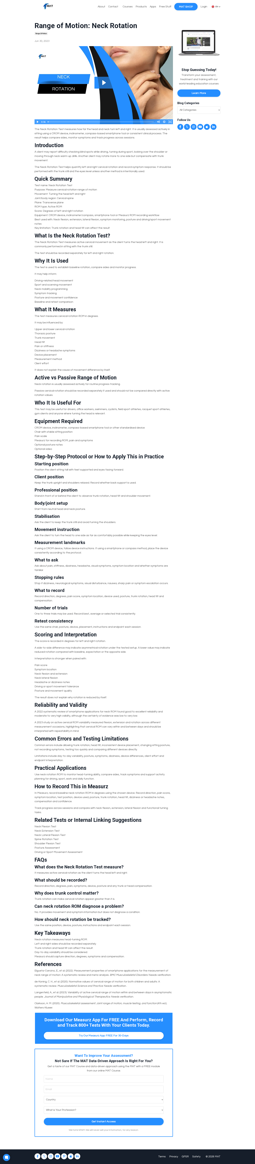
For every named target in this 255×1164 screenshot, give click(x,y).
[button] (216, 6)
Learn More (199, 93)
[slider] (101, 121)
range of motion (41, 33)
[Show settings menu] (164, 121)
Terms (162, 1156)
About (101, 6)
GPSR (185, 1156)
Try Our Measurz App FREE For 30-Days (104, 1035)
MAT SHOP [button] (186, 6)
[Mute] (158, 121)
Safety (196, 1156)
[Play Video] (37, 121)
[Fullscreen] (170, 121)
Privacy (173, 1156)
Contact (113, 6)
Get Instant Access (104, 1121)
